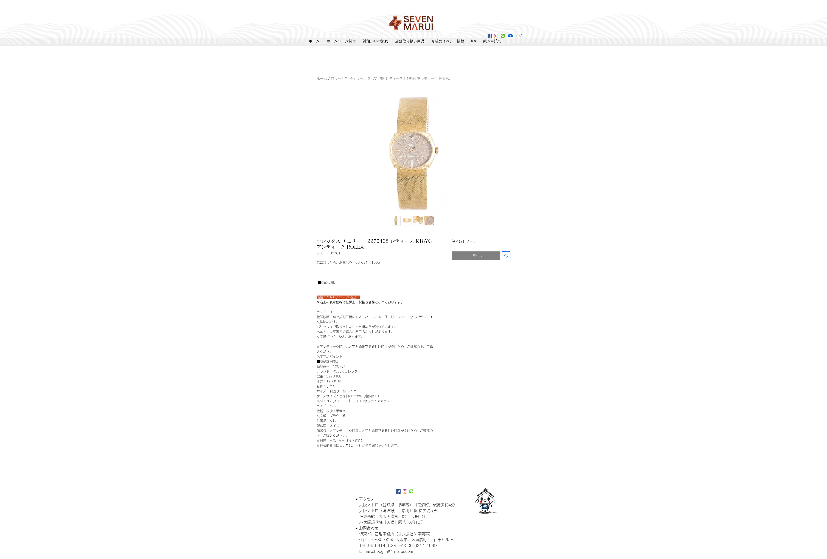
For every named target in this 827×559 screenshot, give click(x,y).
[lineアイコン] (503, 36)
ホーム (322, 78)
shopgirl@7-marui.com (392, 551)
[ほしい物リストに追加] (506, 255)
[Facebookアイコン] (490, 36)
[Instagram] (496, 36)
